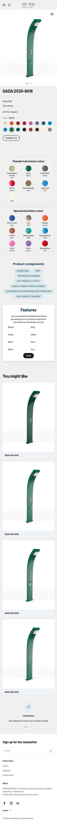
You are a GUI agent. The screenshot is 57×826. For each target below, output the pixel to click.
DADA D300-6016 (12, 455)
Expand (28, 356)
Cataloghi (6, 770)
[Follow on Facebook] (4, 803)
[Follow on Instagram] (11, 803)
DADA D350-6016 (12, 692)
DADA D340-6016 (12, 613)
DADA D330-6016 (12, 534)
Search (5, 766)
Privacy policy (8, 775)
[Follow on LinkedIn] (18, 803)
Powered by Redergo (26, 818)
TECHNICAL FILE (11, 138)
